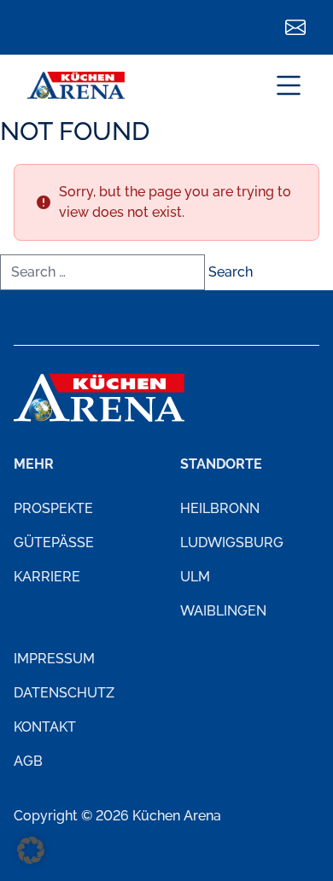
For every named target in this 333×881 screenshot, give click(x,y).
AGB (28, 761)
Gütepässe (54, 542)
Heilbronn (220, 508)
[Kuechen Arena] (99, 397)
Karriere (47, 577)
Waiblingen (223, 611)
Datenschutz (64, 693)
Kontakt (45, 727)
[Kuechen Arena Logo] (76, 85)
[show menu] (289, 85)
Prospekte (53, 508)
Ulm (195, 577)
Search (230, 272)
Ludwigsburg (231, 542)
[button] (30, 850)
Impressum (54, 659)
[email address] (295, 27)
